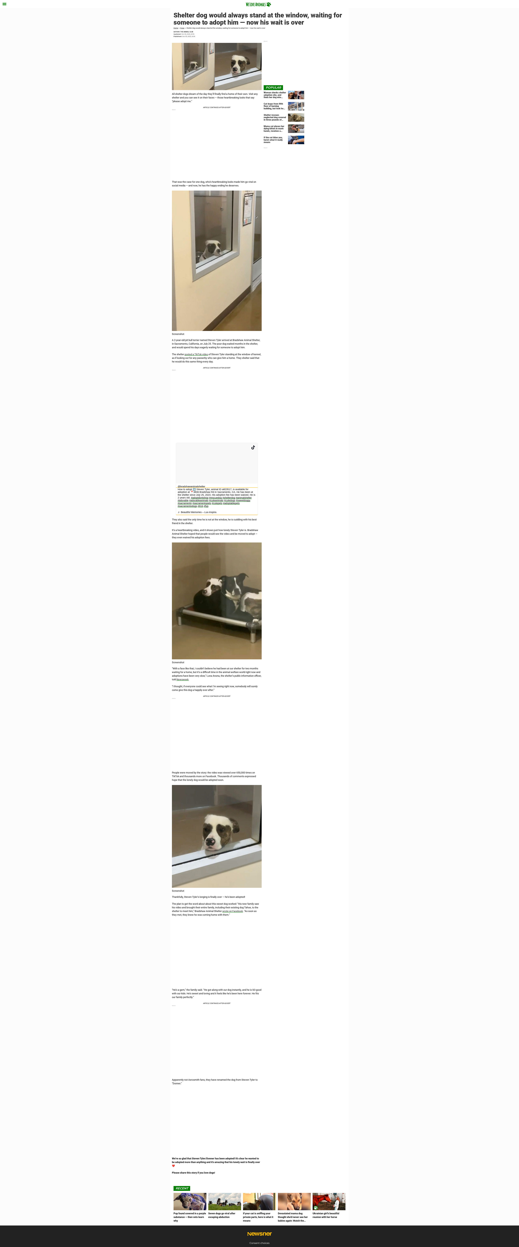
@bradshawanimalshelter (191, 486)
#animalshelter (244, 497)
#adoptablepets (231, 503)
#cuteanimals (216, 500)
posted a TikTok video (196, 354)
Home (176, 28)
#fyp (206, 506)
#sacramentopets (201, 503)
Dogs (182, 28)
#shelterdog (228, 497)
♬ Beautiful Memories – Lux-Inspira (197, 512)
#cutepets (217, 503)
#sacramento (185, 503)
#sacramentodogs (187, 506)
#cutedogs (229, 500)
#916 (200, 506)
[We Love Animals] (258, 4)
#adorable (183, 500)
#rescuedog (215, 497)
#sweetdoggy (243, 500)
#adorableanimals (198, 500)
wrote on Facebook (232, 911)
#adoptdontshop (199, 497)
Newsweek (183, 679)
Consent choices (259, 1243)
